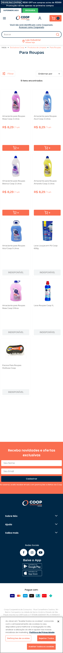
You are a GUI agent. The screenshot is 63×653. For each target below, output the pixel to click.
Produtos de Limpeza (37, 47)
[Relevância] (49, 74)
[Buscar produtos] (57, 34)
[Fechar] (58, 621)
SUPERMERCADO (11, 10)
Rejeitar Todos (46, 638)
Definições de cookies (18, 638)
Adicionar (15, 148)
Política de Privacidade (42, 632)
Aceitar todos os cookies (41, 646)
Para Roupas (55, 47)
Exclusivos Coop (17, 47)
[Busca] (31, 34)
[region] (31, 635)
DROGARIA (30, 10)
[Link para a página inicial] (4, 47)
